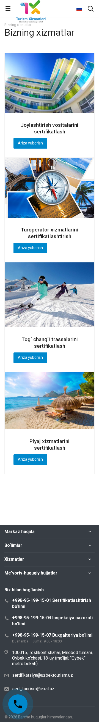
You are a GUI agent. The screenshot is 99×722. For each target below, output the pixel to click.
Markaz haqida (19, 531)
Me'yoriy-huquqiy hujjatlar (30, 573)
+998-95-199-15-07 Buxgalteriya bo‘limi (52, 635)
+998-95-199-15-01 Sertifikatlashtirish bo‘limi (51, 603)
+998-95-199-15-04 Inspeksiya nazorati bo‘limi (52, 620)
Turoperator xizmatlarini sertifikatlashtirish (49, 232)
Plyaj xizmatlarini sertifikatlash (49, 444)
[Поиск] (91, 9)
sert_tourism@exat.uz (33, 688)
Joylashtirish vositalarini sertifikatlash (49, 128)
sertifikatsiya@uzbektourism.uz (42, 675)
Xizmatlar (14, 559)
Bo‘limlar (13, 545)
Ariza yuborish (30, 143)
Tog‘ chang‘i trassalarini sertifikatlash (49, 342)
